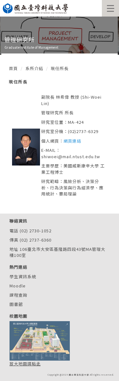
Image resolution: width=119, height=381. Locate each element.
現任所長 (60, 68)
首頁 (13, 68)
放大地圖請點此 (25, 364)
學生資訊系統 (23, 276)
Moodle (18, 286)
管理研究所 (19, 39)
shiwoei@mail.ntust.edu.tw (70, 156)
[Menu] (110, 8)
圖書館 (16, 304)
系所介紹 (34, 68)
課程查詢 (18, 295)
